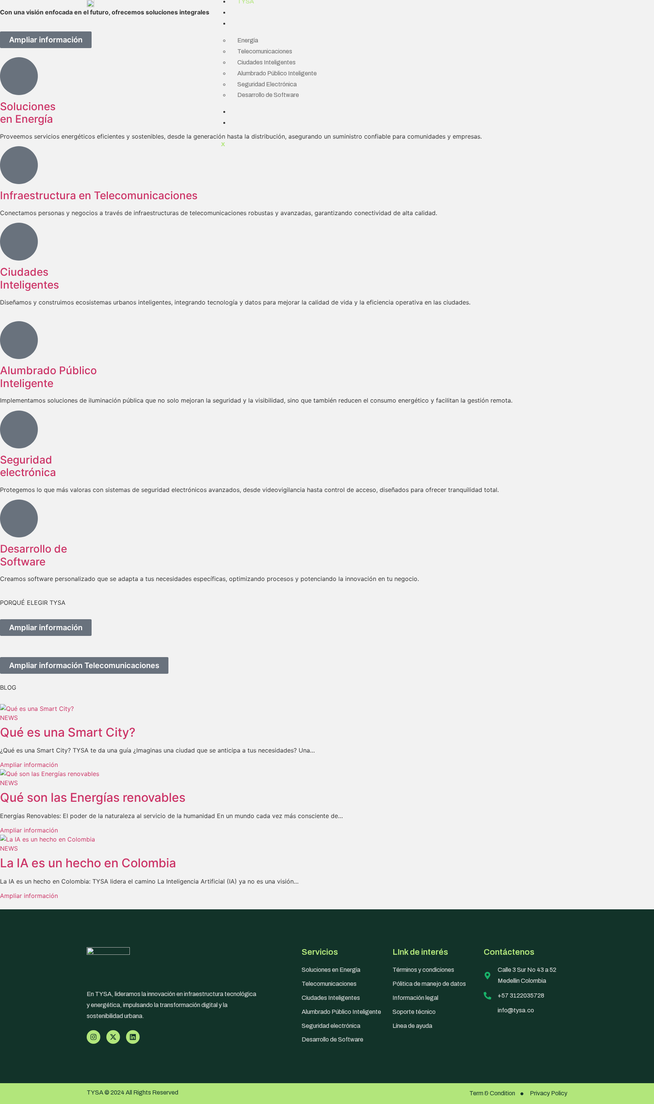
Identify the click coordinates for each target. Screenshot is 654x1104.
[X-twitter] (113, 1037)
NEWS (9, 717)
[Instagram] (93, 1037)
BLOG (245, 111)
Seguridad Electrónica (267, 84)
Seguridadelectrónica (28, 466)
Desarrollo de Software (268, 95)
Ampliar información (29, 764)
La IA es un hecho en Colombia (88, 863)
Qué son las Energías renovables (92, 797)
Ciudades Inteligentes (266, 62)
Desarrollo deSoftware (33, 555)
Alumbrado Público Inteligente (277, 73)
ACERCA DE (255, 12)
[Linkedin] (133, 1037)
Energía (247, 40)
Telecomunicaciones (264, 51)
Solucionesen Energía (28, 113)
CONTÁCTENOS (261, 122)
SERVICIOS (254, 23)
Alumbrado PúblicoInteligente (48, 377)
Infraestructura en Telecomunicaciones (99, 195)
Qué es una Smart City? (67, 732)
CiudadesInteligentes (29, 278)
